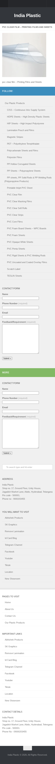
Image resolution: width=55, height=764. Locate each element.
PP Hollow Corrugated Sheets (21, 164)
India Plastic (27, 15)
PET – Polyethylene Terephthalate (23, 143)
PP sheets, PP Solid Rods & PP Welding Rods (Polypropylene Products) (28, 179)
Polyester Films (14, 157)
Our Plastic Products (15, 103)
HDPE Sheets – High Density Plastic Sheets (28, 116)
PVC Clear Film (14, 194)
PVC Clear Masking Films (19, 201)
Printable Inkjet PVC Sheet (19, 188)
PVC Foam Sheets (16, 235)
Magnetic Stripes (15, 137)
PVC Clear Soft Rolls (17, 208)
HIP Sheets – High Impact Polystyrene (25, 123)
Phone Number (14, 303)
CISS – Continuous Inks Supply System (26, 110)
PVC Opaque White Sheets (20, 242)
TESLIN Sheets (14, 276)
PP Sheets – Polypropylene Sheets (24, 171)
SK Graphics (11, 524)
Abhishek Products (14, 518)
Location (9, 572)
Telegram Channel (13, 545)
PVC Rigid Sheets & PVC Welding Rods (26, 255)
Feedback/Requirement (19, 322)
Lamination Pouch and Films (20, 130)
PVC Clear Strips (15, 215)
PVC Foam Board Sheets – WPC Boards (26, 228)
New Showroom (12, 578)
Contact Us (10, 616)
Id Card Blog (11, 538)
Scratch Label (13, 269)
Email (5, 312)
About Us (9, 609)
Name (5, 294)
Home (8, 602)
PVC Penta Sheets (16, 248)
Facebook (9, 551)
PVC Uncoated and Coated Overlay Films (27, 262)
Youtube (9, 558)
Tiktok (8, 565)
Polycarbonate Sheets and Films (22, 150)
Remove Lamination (14, 531)
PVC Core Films (15, 221)
